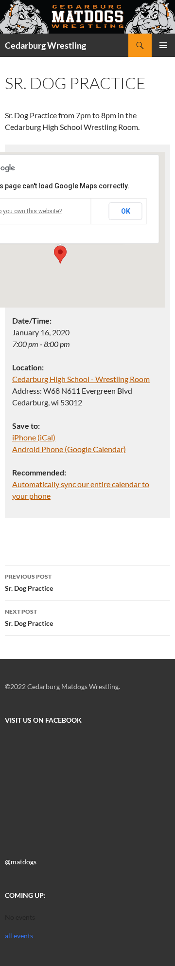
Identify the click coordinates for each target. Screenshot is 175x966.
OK (125, 211)
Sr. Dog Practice (29, 582)
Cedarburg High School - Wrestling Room (81, 378)
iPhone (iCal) (33, 437)
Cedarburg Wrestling (45, 45)
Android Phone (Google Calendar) (69, 449)
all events (19, 935)
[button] (60, 254)
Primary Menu (163, 45)
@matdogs (20, 861)
